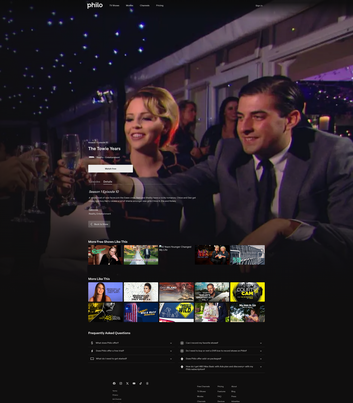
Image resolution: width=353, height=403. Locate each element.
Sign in (259, 5)
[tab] (107, 181)
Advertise (235, 401)
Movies (129, 5)
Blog (233, 391)
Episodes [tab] (94, 181)
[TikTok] (140, 383)
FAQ (219, 396)
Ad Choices (117, 399)
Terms (115, 391)
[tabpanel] (176, 202)
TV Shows (114, 5)
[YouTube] (134, 383)
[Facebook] (114, 383)
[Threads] (147, 383)
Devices (221, 401)
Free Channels (203, 386)
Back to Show (101, 224)
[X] (127, 383)
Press (233, 396)
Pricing (159, 5)
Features (221, 391)
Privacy (115, 395)
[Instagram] (120, 383)
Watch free (110, 168)
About (234, 386)
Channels (144, 5)
